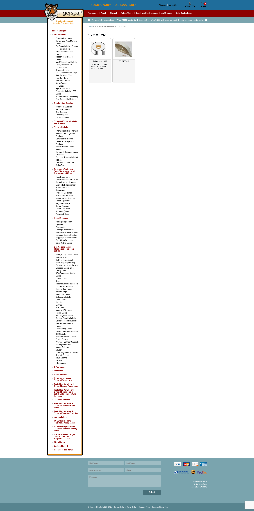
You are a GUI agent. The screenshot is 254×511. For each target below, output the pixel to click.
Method (59, 305)
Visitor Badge (61, 292)
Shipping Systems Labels (66, 238)
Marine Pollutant (62, 347)
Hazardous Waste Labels (66, 337)
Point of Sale (126, 13)
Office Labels (59, 367)
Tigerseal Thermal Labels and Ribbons (65, 122)
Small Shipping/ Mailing (65, 263)
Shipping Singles (62, 70)
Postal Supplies (61, 218)
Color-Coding (61, 278)
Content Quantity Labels (66, 318)
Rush (58, 281)
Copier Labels (61, 67)
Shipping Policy (144, 507)
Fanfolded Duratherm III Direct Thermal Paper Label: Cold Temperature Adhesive (65, 393)
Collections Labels (63, 297)
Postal (103, 13)
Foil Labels (60, 86)
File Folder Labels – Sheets (67, 46)
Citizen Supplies (62, 117)
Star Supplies (61, 112)
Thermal (113, 13)
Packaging (92, 13)
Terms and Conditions (160, 507)
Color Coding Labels (184, 13)
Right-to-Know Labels (65, 260)
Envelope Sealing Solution (66, 235)
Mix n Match (59, 442)
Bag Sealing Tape (63, 203)
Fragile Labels (61, 313)
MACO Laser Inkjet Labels (66, 62)
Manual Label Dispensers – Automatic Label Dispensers (67, 187)
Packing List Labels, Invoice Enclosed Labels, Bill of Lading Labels (67, 268)
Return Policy (132, 507)
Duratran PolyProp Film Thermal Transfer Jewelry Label (65, 429)
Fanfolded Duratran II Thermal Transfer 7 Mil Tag (66, 412)
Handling (59, 302)
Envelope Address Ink (65, 230)
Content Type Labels (64, 286)
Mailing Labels (61, 257)
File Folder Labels (63, 49)
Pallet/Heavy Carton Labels (67, 255)
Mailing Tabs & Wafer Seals (67, 232)
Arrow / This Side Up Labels (67, 342)
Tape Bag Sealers (63, 201)
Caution (59, 350)
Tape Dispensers (63, 177)
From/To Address (63, 81)
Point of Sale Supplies (63, 103)
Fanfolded (58, 371)
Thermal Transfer (62, 400)
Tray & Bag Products (64, 240)
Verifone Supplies (63, 109)
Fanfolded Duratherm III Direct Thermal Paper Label (66, 385)
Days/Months (61, 358)
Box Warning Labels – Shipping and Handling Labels (64, 249)
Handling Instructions (64, 315)
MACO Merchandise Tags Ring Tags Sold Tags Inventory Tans (66, 75)
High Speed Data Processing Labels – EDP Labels (66, 91)
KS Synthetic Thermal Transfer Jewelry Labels (64, 422)
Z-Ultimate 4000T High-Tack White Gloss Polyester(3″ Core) (64, 436)
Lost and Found (61, 446)
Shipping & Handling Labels (147, 13)
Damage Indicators (63, 345)
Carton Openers (62, 206)
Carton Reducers (63, 209)
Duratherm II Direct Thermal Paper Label (63, 379)
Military (59, 360)
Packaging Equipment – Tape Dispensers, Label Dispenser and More (64, 171)
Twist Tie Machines (64, 193)
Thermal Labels (61, 127)
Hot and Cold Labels (64, 289)
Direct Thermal (60, 375)
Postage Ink (60, 227)
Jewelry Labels (60, 417)
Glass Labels (61, 300)
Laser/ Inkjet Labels (64, 65)
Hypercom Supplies (64, 107)
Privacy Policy (119, 507)
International (61, 363)
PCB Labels (60, 308)
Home (90, 27)
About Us (162, 5)
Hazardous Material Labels (67, 284)
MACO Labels (166, 13)
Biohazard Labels (63, 294)
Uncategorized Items (63, 450)
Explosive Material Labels (66, 321)
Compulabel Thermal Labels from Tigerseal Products (65, 141)
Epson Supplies (62, 115)
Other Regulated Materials (67, 352)
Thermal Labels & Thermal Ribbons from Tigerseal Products (67, 133)
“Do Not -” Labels (62, 355)
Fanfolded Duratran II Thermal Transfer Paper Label (65, 405)
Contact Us (173, 5)
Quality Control (62, 339)
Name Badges (61, 83)
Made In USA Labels (64, 310)
